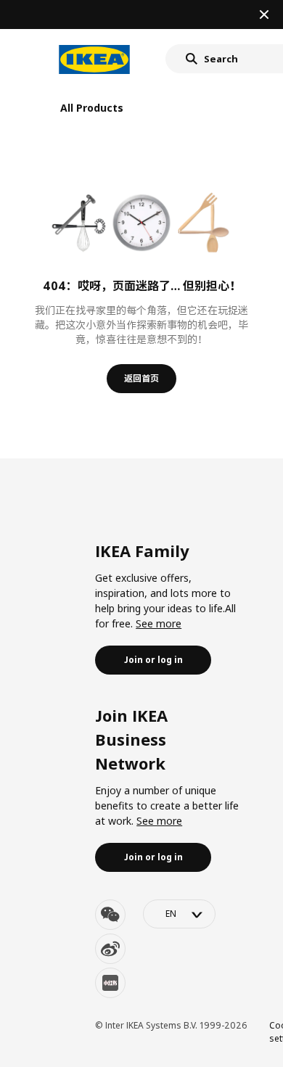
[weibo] (110, 949)
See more (158, 623)
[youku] (110, 983)
